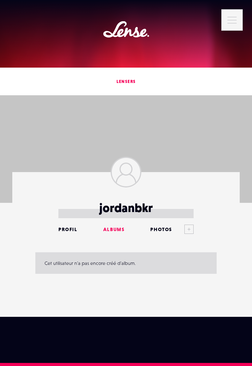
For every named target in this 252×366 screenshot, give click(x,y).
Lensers (126, 81)
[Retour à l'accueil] (126, 29)
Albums (114, 229)
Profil (67, 229)
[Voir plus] (183, 229)
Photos (161, 229)
